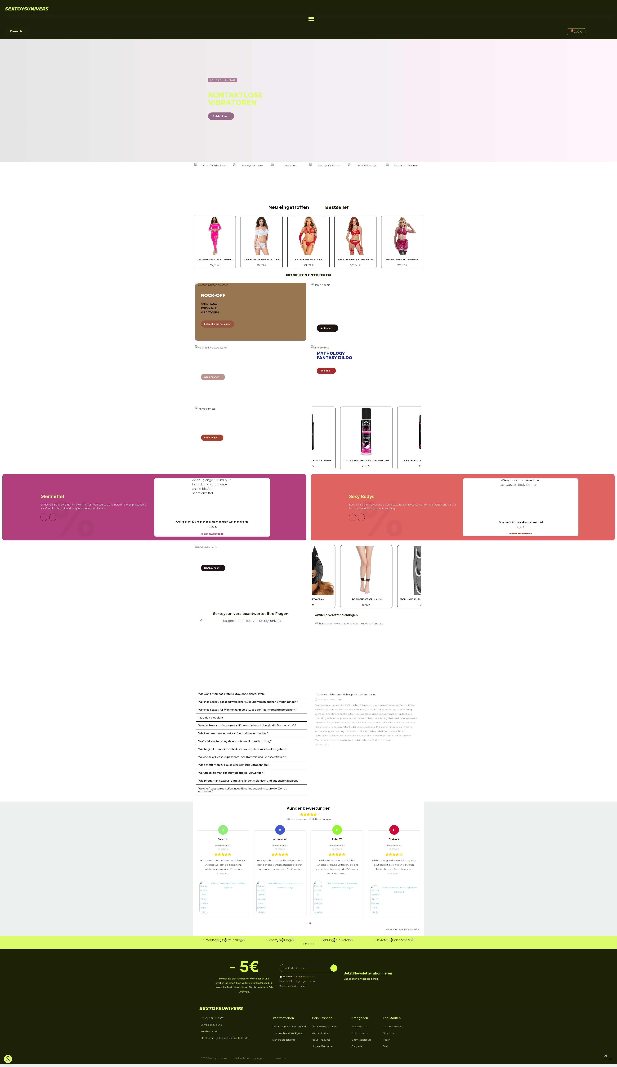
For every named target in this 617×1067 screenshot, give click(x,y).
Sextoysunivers (26, 9)
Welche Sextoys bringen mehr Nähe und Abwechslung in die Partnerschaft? (247, 725)
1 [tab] (306, 923)
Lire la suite (321, 744)
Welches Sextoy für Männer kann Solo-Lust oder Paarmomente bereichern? (247, 709)
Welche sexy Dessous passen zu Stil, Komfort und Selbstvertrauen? (242, 757)
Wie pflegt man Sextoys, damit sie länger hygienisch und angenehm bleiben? (248, 780)
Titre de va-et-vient (210, 717)
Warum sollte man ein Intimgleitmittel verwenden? (231, 772)
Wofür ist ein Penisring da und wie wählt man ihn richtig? (235, 741)
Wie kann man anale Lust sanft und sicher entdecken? (233, 733)
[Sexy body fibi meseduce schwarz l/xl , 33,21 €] (520, 507)
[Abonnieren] (333, 968)
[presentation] (312, 692)
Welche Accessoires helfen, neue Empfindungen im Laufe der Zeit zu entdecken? (242, 790)
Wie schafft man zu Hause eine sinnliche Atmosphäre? (233, 764)
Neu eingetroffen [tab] (288, 207)
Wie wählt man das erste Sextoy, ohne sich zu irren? (231, 694)
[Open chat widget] (608, 1058)
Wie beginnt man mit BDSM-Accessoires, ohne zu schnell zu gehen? (242, 749)
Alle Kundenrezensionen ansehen (402, 929)
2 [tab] (310, 923)
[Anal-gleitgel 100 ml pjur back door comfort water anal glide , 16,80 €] (212, 507)
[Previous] (43, 517)
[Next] (52, 517)
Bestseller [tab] (337, 207)
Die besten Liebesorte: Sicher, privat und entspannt (345, 694)
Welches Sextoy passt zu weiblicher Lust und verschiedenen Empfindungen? (248, 701)
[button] (311, 18)
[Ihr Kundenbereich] (593, 32)
